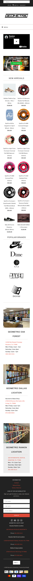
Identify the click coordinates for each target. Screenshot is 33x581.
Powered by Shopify (24, 567)
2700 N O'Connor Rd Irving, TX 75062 (16, 551)
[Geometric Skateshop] (16, 16)
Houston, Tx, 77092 (11, 344)
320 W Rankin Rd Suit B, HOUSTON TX (16, 529)
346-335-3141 (9, 354)
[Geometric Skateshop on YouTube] (15, 520)
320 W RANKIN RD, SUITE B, (16, 458)
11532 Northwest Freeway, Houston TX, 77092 (16, 540)
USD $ (16, 562)
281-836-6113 (12, 469)
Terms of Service (16, 487)
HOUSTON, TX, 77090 (14, 460)
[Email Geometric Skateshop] (21, 520)
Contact (16, 482)
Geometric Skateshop (13, 567)
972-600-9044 (9, 413)
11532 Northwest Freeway (13, 342)
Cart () (16, 5)
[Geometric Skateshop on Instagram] (18, 520)
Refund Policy (16, 485)
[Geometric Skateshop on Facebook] (12, 520)
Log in (9, 5)
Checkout (23, 5)
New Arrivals (16, 78)
